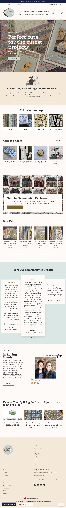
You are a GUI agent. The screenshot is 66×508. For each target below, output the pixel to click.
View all (58, 140)
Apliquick (39, 11)
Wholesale (6, 488)
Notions (26, 14)
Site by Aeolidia (47, 501)
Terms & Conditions (31, 501)
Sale (47, 14)
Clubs (8, 4)
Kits (32, 11)
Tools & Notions (38, 459)
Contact (19, 4)
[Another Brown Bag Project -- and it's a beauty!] (33, 415)
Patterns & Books (38, 448)
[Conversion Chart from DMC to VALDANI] (12, 415)
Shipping (5, 475)
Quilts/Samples (39, 14)
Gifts (32, 14)
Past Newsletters (7, 485)
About (13, 4)
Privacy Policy (40, 501)
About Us (9, 383)
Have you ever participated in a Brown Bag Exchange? (53, 425)
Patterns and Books (23, 11)
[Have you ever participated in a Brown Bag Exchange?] (53, 415)
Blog (4, 4)
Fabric (46, 11)
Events (5, 472)
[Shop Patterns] (33, 194)
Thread (18, 14)
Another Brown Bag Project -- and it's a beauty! (33, 425)
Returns (5, 477)
